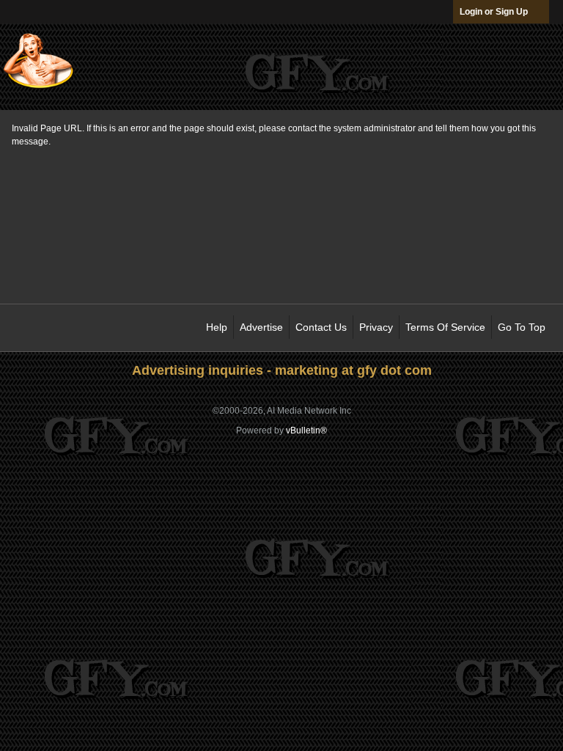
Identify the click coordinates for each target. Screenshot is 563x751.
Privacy (376, 327)
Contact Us (321, 327)
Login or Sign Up (494, 12)
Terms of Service (445, 327)
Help (216, 327)
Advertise (261, 327)
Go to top (521, 327)
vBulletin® (306, 430)
